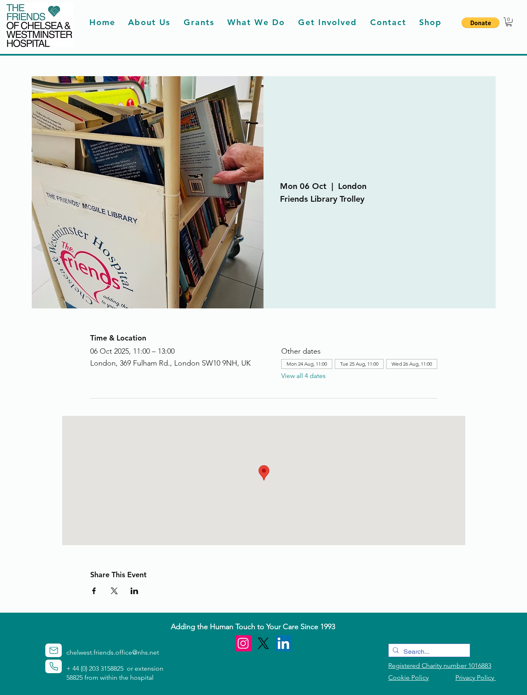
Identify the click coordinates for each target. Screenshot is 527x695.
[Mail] (53, 650)
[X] (263, 643)
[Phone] (53, 666)
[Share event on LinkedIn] (134, 591)
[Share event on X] (114, 591)
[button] (480, 22)
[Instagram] (243, 643)
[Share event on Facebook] (94, 591)
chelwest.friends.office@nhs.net (112, 652)
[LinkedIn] (283, 643)
